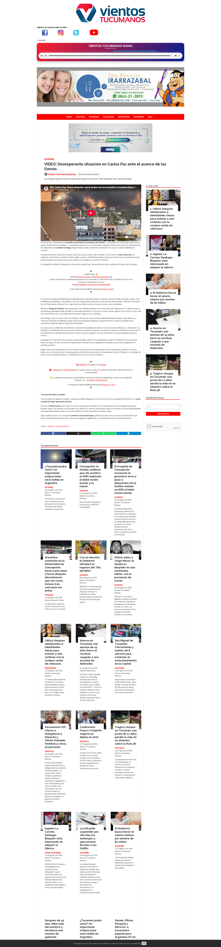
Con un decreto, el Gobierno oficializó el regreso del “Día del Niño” (90, 564)
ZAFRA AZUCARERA (53, 852)
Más (150, 117)
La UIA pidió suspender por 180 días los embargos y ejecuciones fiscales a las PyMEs (89, 838)
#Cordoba (102, 364)
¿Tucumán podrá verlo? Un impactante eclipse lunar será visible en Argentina (55, 475)
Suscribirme (163, 414)
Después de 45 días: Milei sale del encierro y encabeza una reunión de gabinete (54, 928)
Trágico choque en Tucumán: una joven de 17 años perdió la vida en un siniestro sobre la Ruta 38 (126, 735)
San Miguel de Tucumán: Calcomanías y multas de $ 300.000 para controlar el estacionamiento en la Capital (126, 652)
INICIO (69, 117)
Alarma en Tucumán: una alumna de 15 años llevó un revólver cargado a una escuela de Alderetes (89, 652)
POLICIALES (108, 117)
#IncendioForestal (83, 276)
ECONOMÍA (139, 117)
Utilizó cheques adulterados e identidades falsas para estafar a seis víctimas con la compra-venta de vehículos (55, 652)
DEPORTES (84, 741)
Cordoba (51, 426)
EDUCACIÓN (123, 117)
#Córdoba (96, 276)
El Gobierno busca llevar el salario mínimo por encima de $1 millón (124, 835)
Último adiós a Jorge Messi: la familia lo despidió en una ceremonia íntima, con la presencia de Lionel (124, 569)
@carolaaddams (81, 284)
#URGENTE (82, 364)
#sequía (57, 369)
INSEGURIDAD (50, 668)
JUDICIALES (49, 751)
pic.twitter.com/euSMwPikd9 (99, 284)
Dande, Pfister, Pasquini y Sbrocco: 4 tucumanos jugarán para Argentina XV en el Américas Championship (125, 932)
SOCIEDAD (94, 117)
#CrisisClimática (70, 369)
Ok (144, 943)
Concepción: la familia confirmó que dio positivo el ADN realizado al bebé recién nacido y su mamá (90, 476)
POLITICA (80, 117)
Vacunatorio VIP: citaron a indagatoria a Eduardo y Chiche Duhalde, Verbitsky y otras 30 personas (55, 736)
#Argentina (105, 276)
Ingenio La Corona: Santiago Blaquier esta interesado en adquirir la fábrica (54, 838)
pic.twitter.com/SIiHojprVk (97, 380)
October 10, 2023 (107, 289)
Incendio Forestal (61, 426)
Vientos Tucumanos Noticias (62, 174)
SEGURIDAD (119, 668)
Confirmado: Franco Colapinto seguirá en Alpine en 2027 (91, 731)
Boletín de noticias (155, 397)
